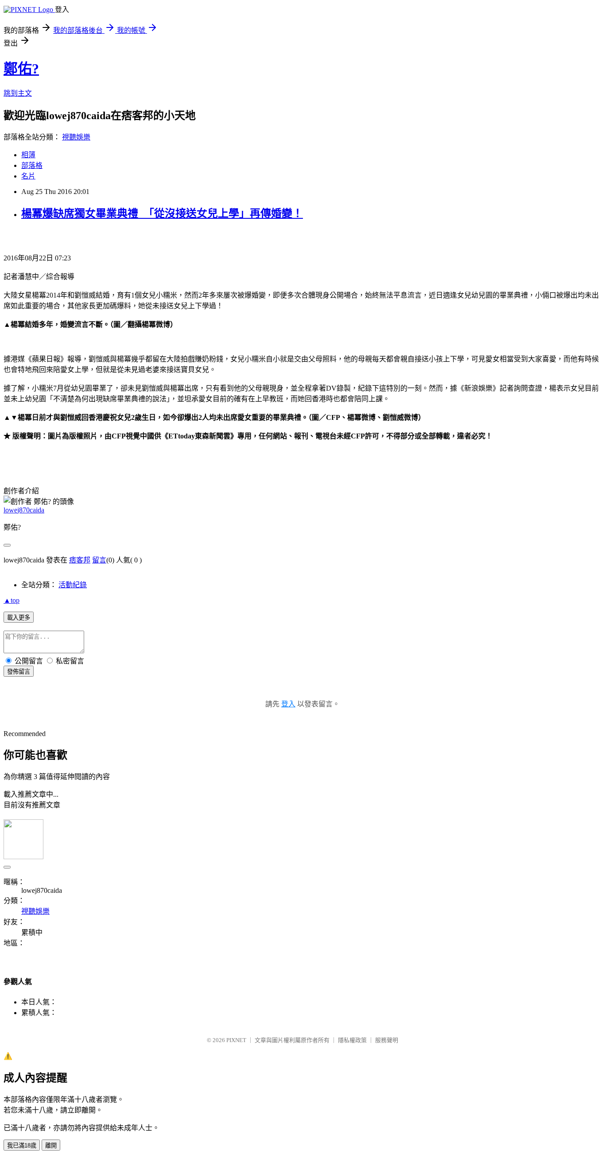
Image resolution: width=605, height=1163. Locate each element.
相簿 (28, 155)
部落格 (32, 165)
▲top (11, 600)
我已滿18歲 (21, 1145)
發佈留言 (18, 671)
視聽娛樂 (76, 137)
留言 (99, 560)
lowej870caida (24, 510)
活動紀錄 (72, 585)
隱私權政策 (352, 1040)
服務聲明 (386, 1040)
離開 (51, 1145)
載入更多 (18, 617)
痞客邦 (79, 560)
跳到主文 (18, 93)
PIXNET (236, 1040)
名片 (28, 176)
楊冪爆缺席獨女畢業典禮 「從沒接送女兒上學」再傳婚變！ (162, 213)
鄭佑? (21, 69)
